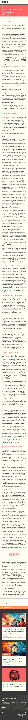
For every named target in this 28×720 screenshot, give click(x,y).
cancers (22, 72)
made (21, 372)
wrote (20, 363)
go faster (10, 582)
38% (7, 207)
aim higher (16, 582)
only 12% (18, 356)
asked (23, 503)
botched (3, 101)
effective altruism (5, 585)
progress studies (18, 584)
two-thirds (23, 58)
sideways (20, 406)
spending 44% (5, 152)
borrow (16, 116)
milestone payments (17, 335)
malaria (5, 73)
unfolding (4, 75)
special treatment (9, 302)
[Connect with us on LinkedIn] (23, 712)
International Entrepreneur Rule (10, 239)
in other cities (20, 45)
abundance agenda (16, 573)
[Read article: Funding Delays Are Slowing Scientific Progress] (14, 654)
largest (18, 501)
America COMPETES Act (18, 340)
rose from (16, 156)
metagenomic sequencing (15, 277)
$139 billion (9, 324)
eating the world (10, 53)
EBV (14, 73)
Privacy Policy (24, 718)
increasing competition (13, 210)
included (19, 390)
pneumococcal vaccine (6, 338)
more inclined (18, 233)
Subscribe (3, 707)
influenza (9, 73)
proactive (9, 243)
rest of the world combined (13, 197)
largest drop (5, 57)
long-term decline (8, 35)
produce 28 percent (12, 204)
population (16, 482)
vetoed (23, 40)
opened (13, 305)
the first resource (17, 220)
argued (15, 162)
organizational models (12, 175)
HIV (2, 73)
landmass (23, 482)
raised (23, 371)
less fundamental (13, 159)
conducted (23, 343)
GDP (20, 480)
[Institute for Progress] (5, 2)
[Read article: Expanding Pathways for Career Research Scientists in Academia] (14, 679)
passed (6, 376)
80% (21, 200)
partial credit (4, 327)
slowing (7, 58)
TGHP (25, 716)
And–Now (24, 715)
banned (10, 371)
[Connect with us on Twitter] (25, 712)
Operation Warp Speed (6, 340)
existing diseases (11, 286)
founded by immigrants (12, 200)
